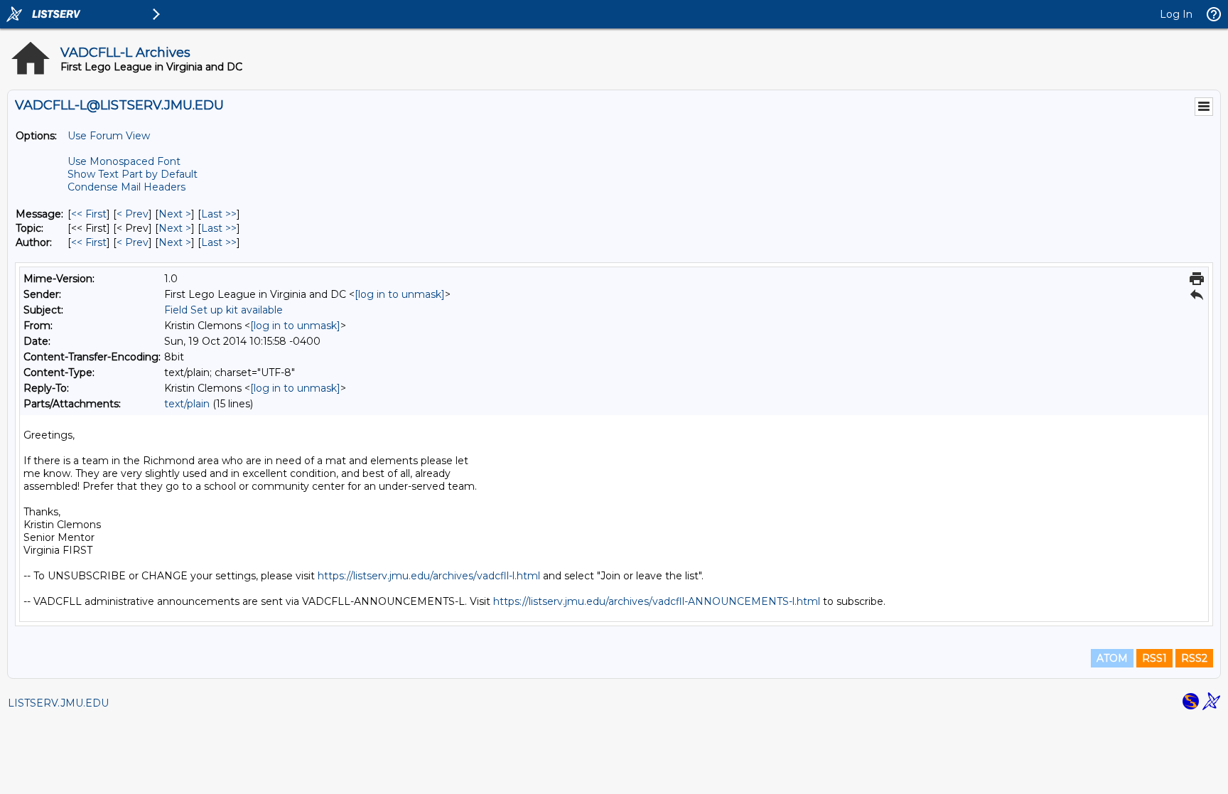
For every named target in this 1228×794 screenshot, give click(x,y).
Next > (174, 214)
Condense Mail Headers (126, 187)
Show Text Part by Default (133, 174)
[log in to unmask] (400, 294)
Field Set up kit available (223, 310)
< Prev (133, 214)
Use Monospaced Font (124, 161)
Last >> (219, 214)
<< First (89, 214)
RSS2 (1194, 658)
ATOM (1112, 658)
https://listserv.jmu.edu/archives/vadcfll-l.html (429, 575)
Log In (1176, 14)
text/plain (187, 403)
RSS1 (1154, 658)
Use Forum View (109, 135)
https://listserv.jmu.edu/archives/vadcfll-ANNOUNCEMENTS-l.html (656, 601)
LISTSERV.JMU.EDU (58, 703)
